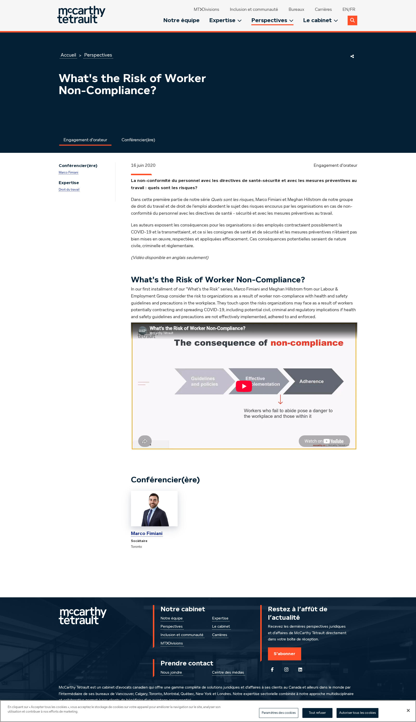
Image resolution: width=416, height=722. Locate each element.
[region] (208, 711)
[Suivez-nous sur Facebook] (272, 669)
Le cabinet (317, 20)
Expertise (222, 20)
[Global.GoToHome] (82, 15)
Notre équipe (181, 20)
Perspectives (269, 20)
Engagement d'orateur (85, 140)
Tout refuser (317, 713)
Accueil (68, 55)
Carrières (323, 9)
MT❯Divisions (206, 9)
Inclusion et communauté (254, 9)
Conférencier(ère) (138, 140)
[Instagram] (286, 669)
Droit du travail (69, 189)
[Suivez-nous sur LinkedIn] (300, 669)
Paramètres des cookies (279, 713)
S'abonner (284, 653)
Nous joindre (171, 673)
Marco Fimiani (68, 172)
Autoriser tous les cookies (357, 713)
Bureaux (296, 9)
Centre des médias (228, 673)
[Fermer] (408, 710)
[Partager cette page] (352, 56)
